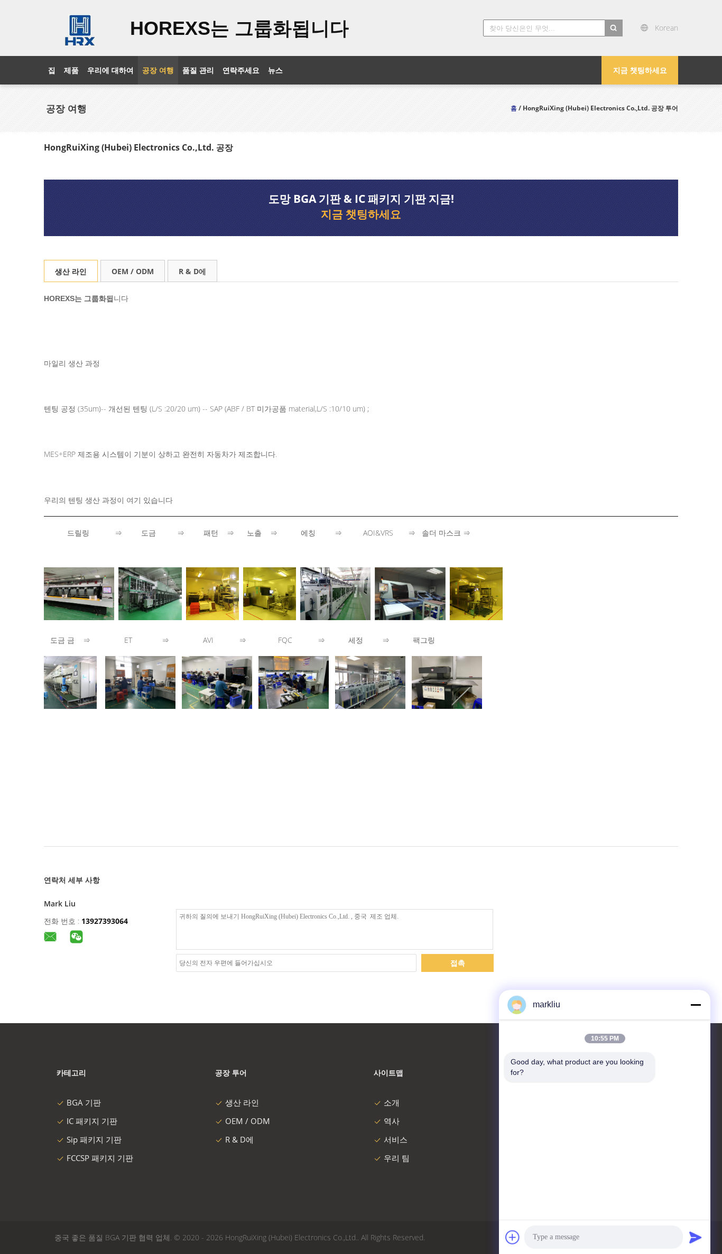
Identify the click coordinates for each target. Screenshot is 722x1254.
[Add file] (512, 1237)
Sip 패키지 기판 (94, 1139)
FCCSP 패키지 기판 (100, 1158)
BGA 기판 (84, 1102)
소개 (392, 1102)
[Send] (695, 1237)
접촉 (457, 963)
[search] (614, 28)
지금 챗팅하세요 (640, 70)
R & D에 (192, 271)
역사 (392, 1121)
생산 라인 (71, 271)
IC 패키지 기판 (92, 1121)
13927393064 (104, 921)
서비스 (396, 1139)
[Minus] (695, 1004)
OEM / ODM (133, 271)
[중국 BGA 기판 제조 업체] (80, 28)
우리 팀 (397, 1158)
